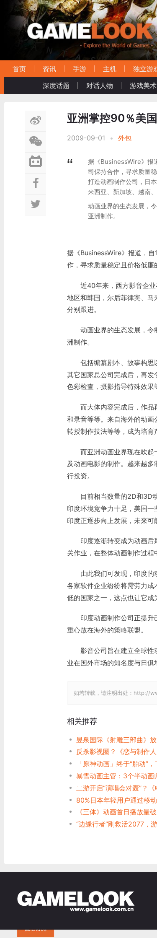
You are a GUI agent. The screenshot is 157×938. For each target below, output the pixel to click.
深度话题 (56, 85)
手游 (79, 69)
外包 (124, 138)
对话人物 (99, 85)
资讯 (49, 69)
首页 (19, 69)
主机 (109, 69)
